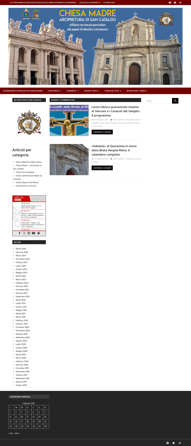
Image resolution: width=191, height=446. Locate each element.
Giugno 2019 (21, 385)
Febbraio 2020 (22, 361)
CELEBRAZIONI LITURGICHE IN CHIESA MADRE (23, 91)
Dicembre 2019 (22, 368)
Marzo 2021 (21, 317)
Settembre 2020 (23, 337)
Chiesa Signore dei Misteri (27, 182)
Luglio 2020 (21, 344)
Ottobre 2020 (22, 334)
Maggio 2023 (21, 272)
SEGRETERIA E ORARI (136, 91)
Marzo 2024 (21, 255)
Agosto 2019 (21, 382)
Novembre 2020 (23, 330)
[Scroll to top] (186, 441)
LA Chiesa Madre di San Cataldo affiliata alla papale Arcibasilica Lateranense (43, 3)
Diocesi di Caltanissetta (89, 3)
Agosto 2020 (21, 341)
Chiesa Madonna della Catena (29, 162)
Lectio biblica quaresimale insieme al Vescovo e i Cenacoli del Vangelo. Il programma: (116, 111)
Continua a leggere (102, 132)
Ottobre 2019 (21, 375)
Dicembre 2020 (22, 327)
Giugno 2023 (21, 269)
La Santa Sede (109, 3)
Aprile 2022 (21, 300)
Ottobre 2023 (21, 262)
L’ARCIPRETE (53, 91)
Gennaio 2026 (22, 252)
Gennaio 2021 (22, 324)
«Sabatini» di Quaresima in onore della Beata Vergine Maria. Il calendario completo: (114, 150)
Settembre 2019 (22, 378)
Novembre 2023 (23, 259)
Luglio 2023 (21, 266)
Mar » (17, 433)
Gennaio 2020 (22, 364)
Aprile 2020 (21, 354)
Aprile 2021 (20, 313)
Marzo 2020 (21, 358)
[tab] (21, 199)
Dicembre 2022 (22, 289)
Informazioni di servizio (26, 186)
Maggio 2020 (21, 351)
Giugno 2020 (21, 347)
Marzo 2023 (21, 279)
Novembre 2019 (22, 371)
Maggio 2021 (21, 310)
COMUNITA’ (71, 91)
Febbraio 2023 (22, 283)
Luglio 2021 (20, 303)
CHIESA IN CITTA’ (112, 91)
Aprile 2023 (21, 276)
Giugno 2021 (21, 307)
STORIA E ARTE (90, 91)
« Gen (11, 433)
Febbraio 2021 (22, 320)
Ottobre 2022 (21, 293)
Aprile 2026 (21, 248)
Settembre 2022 (23, 296)
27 (40, 426)
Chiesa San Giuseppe (108, 123)
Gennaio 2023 (22, 286)
